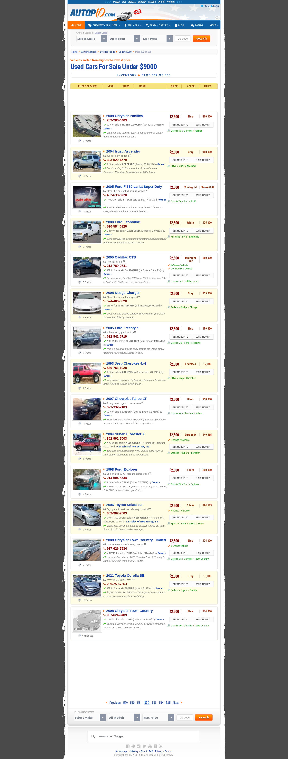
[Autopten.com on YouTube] (150, 746)
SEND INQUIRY (203, 124)
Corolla (193, 590)
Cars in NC (176, 130)
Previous (114, 703)
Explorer (195, 484)
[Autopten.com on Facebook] (128, 746)
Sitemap (134, 751)
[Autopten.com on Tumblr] (155, 746)
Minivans (175, 236)
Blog (181, 25)
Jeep (181, 378)
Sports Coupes (178, 523)
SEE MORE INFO (180, 124)
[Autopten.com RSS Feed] (160, 746)
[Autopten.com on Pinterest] (133, 746)
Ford (186, 201)
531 (139, 703)
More (213, 25)
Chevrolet (188, 413)
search (201, 38)
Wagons (175, 452)
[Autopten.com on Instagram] (138, 746)
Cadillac (188, 281)
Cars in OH (176, 558)
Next (177, 703)
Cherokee (191, 378)
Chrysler (188, 130)
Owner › (107, 128)
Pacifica (198, 130)
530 (132, 703)
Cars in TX (176, 201)
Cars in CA (176, 281)
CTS (196, 281)
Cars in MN (176, 342)
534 (161, 703)
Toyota (192, 523)
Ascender (191, 165)
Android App (121, 751)
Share (206, 6)
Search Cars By (159, 25)
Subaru (185, 452)
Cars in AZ (176, 413)
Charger (194, 307)
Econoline (194, 236)
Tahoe (199, 413)
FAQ (151, 751)
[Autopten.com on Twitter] (144, 746)
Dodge (184, 307)
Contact (169, 751)
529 (125, 703)
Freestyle (195, 342)
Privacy (158, 751)
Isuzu (181, 165)
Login (216, 6)
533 (154, 703)
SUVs (173, 165)
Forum (199, 25)
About (144, 751)
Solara (201, 523)
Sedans (174, 307)
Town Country (202, 558)
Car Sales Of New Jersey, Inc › (133, 446)
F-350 (193, 201)
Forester (195, 452)
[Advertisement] (144, 100)
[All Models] (124, 38)
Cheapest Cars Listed (105, 25)
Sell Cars (133, 25)
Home (78, 25)
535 (168, 703)
